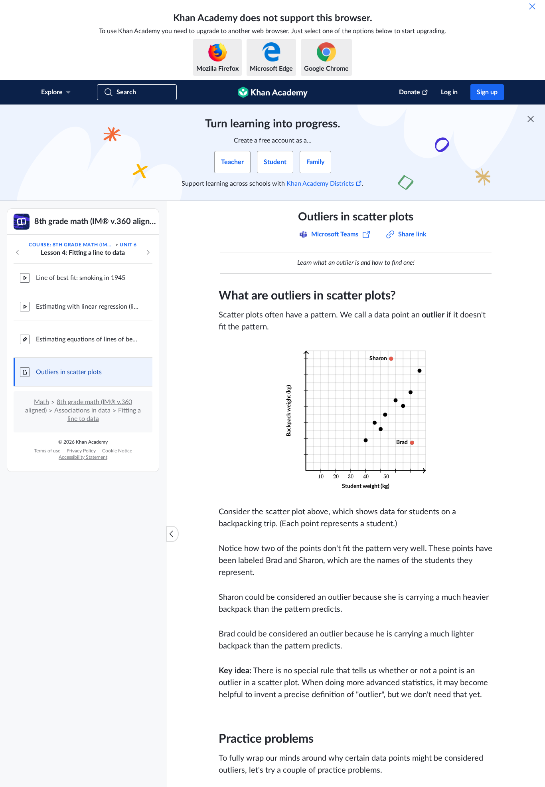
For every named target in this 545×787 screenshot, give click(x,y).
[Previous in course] (17, 252)
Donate (409, 92)
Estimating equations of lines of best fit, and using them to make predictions (88, 339)
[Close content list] (172, 534)
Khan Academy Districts (320, 183)
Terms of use (47, 450)
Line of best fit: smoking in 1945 (80, 278)
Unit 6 (128, 244)
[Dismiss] (532, 6)
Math (41, 402)
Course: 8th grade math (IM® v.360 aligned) (71, 244)
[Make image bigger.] (355, 419)
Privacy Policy (81, 450)
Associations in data (82, 410)
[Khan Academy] (273, 92)
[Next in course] (148, 252)
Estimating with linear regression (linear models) (88, 306)
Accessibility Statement (83, 457)
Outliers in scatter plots (69, 372)
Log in (449, 92)
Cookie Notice (117, 450)
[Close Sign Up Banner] (531, 119)
